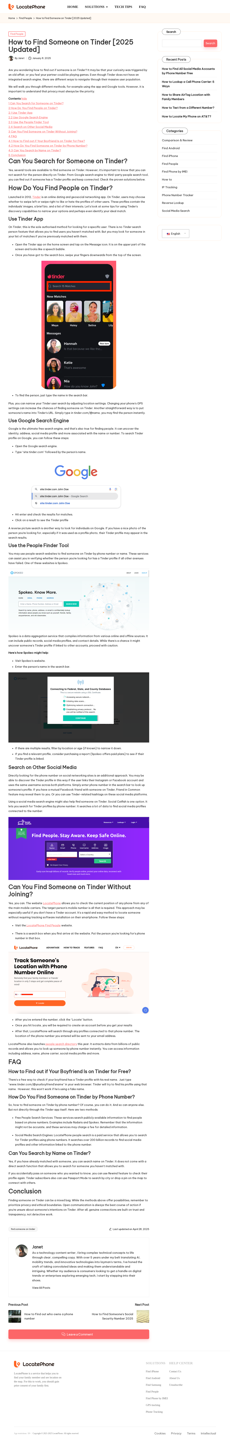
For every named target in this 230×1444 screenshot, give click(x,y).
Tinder (36, 197)
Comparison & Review (177, 140)
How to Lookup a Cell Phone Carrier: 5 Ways (188, 84)
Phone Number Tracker (177, 195)
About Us (174, 1378)
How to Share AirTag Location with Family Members (186, 97)
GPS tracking (153, 1405)
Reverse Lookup (173, 203)
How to (167, 179)
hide (24, 98)
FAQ (142, 7)
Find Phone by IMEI (174, 171)
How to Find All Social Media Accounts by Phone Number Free (188, 71)
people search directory (61, 1044)
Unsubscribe (176, 1384)
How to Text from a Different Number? (188, 108)
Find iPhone (170, 156)
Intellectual (208, 1433)
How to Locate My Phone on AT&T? (186, 116)
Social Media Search (176, 210)
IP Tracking (169, 187)
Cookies (160, 1433)
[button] (41, 1288)
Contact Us (175, 1371)
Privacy (176, 1433)
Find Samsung (153, 1384)
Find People (16, 33)
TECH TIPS (123, 7)
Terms (191, 1433)
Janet (37, 1246)
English (175, 233)
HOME (72, 7)
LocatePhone (52, 903)
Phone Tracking (154, 1411)
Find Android (171, 148)
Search (171, 32)
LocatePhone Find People (43, 925)
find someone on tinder (23, 1229)
